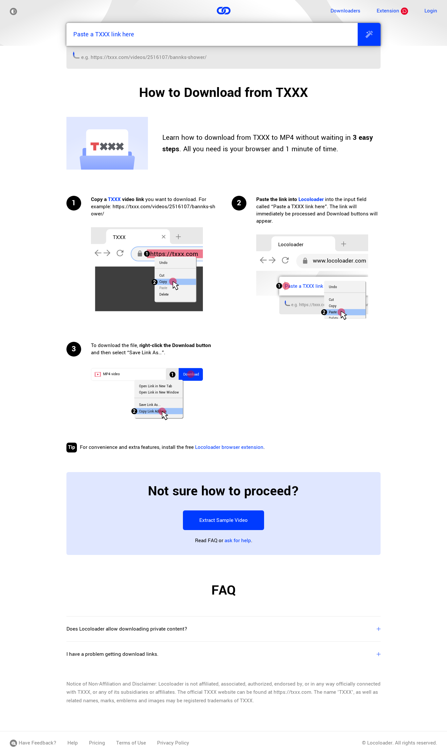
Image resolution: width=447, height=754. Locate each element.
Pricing (97, 742)
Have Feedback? (37, 742)
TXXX (114, 199)
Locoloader (311, 199)
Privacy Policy (173, 742)
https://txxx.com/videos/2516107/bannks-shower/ (148, 57)
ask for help (237, 540)
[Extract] (369, 34)
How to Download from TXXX (223, 92)
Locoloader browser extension (229, 447)
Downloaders (345, 10)
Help (72, 742)
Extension (388, 10)
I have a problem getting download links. (112, 654)
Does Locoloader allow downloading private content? (126, 629)
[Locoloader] (224, 11)
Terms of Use (131, 742)
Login (430, 10)
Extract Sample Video (223, 520)
